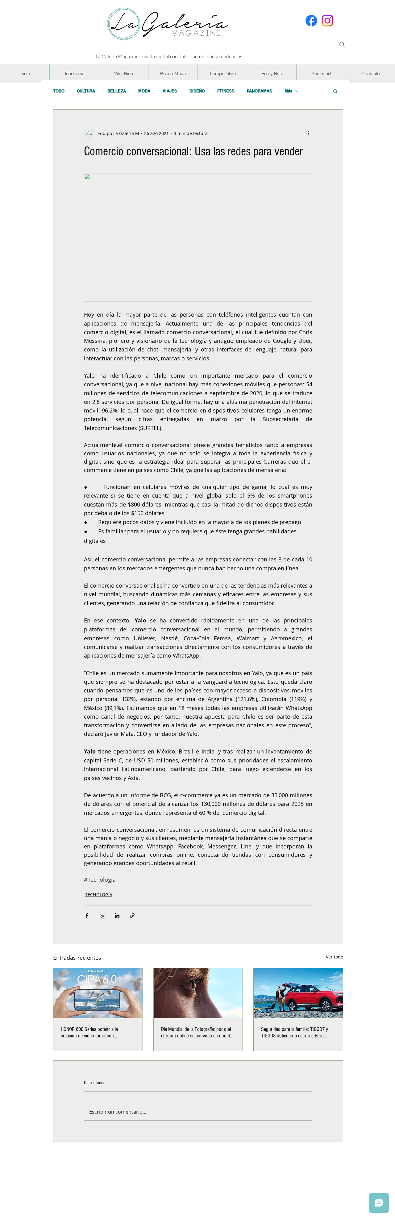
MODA (144, 90)
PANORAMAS (259, 90)
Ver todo (334, 957)
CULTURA (86, 90)
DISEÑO (197, 90)
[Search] (342, 44)
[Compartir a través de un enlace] (132, 915)
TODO (58, 90)
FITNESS (226, 90)
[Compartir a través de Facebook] (87, 915)
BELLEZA (116, 90)
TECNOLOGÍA (98, 894)
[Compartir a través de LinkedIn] (117, 915)
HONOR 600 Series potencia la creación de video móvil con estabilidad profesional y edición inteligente (91, 1032)
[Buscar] (316, 41)
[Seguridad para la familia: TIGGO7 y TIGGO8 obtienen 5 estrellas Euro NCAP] (298, 993)
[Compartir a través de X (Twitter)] (102, 915)
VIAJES (170, 90)
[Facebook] (311, 20)
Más (288, 90)
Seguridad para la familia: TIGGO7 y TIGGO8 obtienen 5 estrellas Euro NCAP (294, 1032)
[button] (74, 73)
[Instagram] (327, 20)
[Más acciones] (308, 133)
